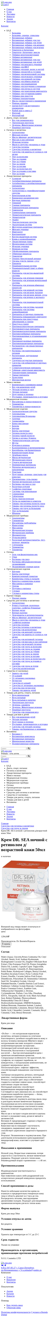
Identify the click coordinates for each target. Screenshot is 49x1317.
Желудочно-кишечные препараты (27, 227)
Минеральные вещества (23, 741)
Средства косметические (23, 668)
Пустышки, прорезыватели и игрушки (30, 397)
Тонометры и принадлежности (26, 406)
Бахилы (15, 426)
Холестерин (17, 377)
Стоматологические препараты (26, 368)
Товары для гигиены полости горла (28, 503)
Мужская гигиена (20, 142)
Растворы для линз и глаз (23, 484)
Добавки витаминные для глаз (26, 59)
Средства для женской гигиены (26, 632)
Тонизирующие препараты (24, 372)
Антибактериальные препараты (27, 181)
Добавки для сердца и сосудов (26, 89)
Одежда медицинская (22, 462)
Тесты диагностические (23, 499)
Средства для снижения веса (25, 712)
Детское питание (20, 392)
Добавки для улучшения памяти (27, 93)
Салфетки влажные (21, 622)
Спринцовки (18, 494)
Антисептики (18, 132)
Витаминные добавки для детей (27, 43)
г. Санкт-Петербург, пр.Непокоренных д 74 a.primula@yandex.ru (21, 1269)
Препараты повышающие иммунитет (29, 317)
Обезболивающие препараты (25, 251)
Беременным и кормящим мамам (27, 385)
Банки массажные (20, 423)
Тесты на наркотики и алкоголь (26, 501)
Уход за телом (18, 173)
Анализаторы (18, 518)
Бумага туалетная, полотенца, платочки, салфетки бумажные (26, 606)
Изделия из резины (21, 445)
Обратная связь (14, 1307)
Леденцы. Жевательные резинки (27, 125)
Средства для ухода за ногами (26, 656)
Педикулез (17, 680)
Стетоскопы (17, 545)
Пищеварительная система (24, 266)
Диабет (15, 220)
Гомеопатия (17, 210)
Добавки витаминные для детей (27, 62)
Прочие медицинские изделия (26, 482)
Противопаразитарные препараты (28, 343)
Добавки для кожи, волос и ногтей (28, 69)
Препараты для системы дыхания (27, 307)
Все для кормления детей (23, 387)
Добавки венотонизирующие (25, 55)
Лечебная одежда (20, 455)
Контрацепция (18, 234)
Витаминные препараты (23, 739)
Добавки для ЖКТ (20, 67)
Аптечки (16, 418)
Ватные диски (18, 610)
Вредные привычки (21, 200)
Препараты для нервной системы (27, 290)
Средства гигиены (20, 147)
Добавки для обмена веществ (25, 81)
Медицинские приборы (23, 532)
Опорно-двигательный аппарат (26, 258)
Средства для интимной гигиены (27, 639)
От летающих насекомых (23, 678)
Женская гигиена (20, 135)
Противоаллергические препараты (28, 326)
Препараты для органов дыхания (27, 292)
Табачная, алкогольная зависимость (28, 370)
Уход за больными (20, 511)
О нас (9, 12)
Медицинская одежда (22, 460)
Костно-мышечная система (24, 237)
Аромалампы (18, 421)
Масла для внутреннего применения (29, 101)
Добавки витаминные (22, 57)
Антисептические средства (24, 411)
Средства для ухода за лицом (25, 654)
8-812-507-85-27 (8, 1268)
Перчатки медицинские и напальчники (24, 468)
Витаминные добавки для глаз (26, 40)
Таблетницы (18, 496)
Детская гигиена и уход (23, 389)
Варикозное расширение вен (25, 198)
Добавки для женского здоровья (27, 64)
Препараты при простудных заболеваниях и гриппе (25, 320)
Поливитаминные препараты (25, 744)
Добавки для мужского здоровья (27, 76)
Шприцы (16, 513)
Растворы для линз (20, 559)
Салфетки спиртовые (22, 489)
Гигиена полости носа (22, 433)
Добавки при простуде (22, 96)
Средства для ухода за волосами (27, 646)
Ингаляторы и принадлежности (27, 402)
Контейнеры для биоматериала (26, 450)
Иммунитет (17, 232)
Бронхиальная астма (21, 195)
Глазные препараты (21, 205)
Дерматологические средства (25, 440)
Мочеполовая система (22, 244)
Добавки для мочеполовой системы (28, 74)
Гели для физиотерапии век (25, 554)
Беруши (15, 428)
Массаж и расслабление (23, 140)
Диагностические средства (24, 222)
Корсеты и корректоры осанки (26, 581)
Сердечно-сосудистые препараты (27, 360)
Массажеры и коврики (22, 583)
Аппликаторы (18, 414)
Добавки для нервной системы (26, 79)
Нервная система (20, 249)
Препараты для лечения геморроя (27, 278)
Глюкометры (18, 520)
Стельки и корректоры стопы (25, 593)
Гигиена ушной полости (23, 435)
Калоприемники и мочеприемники (28, 448)
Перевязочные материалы (24, 465)
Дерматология (18, 217)
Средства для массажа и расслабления (29, 642)
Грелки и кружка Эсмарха (24, 438)
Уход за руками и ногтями (24, 171)
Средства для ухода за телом (25, 666)
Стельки (16, 591)
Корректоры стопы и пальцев (25, 579)
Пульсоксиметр (19, 537)
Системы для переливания (24, 491)
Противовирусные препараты (26, 329)
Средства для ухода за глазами (26, 649)
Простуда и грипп (20, 324)
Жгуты (15, 443)
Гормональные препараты (24, 212)
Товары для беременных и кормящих (29, 729)
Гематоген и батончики (23, 50)
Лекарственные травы (22, 241)
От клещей (17, 676)
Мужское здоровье (20, 246)
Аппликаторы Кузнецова (23, 416)
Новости (11, 16)
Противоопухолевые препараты (27, 341)
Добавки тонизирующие (23, 98)
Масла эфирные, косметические (27, 137)
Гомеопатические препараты (25, 207)
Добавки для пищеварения (24, 84)
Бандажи (16, 571)
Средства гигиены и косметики (26, 149)
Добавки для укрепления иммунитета (29, 91)
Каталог (5, 26)
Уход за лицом (18, 164)
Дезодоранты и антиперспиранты (27, 615)
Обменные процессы (21, 254)
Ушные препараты (20, 375)
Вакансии (11, 1279)
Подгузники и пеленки (22, 394)
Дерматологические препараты (26, 215)
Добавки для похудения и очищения (29, 86)
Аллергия (16, 178)
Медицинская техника (22, 530)
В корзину (6, 944)
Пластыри (16, 472)
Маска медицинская (21, 457)
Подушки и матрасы (21, 588)
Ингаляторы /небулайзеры (24, 523)
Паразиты (16, 263)
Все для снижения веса (22, 120)
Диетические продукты (23, 123)
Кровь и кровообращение (24, 239)
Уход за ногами (19, 166)
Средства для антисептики (24, 630)
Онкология (17, 256)
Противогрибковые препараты (26, 334)
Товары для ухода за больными (26, 508)
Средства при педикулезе (24, 688)
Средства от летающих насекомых (28, 685)
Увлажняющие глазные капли (25, 566)
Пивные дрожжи (20, 103)
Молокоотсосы (19, 535)
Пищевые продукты (21, 127)
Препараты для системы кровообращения (23, 310)
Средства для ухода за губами (25, 651)
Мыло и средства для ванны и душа (28, 144)
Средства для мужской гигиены (27, 644)
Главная (10, 9)
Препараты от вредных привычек (27, 314)
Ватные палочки (19, 613)
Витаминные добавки (22, 38)
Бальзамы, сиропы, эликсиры (25, 35)
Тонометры (17, 549)
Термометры (18, 404)
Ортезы (15, 586)
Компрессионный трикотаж (25, 576)
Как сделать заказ (15, 1305)
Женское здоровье (20, 229)
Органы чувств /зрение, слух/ (25, 261)
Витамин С (17, 734)
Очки (14, 557)
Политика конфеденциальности (16, 1312)
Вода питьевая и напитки (24, 700)
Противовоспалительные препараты (29, 331)
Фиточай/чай (18, 115)
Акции (10, 19)
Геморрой (16, 203)
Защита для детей (20, 673)
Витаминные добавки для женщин (28, 45)
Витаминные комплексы (23, 736)
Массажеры (17, 528)
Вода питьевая (18, 697)
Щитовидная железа (21, 380)
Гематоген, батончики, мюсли (26, 52)
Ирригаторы (18, 525)
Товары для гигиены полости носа (28, 506)
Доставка (11, 14)
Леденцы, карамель (21, 705)
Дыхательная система (22, 224)
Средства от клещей (21, 683)
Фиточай (16, 113)
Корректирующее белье (23, 452)
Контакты (11, 21)
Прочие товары (19, 598)
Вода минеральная (20, 695)
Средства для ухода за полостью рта (28, 659)
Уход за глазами (19, 159)
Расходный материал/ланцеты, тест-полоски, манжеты (28, 541)
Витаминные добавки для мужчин (28, 47)
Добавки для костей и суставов (26, 72)
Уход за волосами (20, 157)
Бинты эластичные (21, 431)
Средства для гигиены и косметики (17, 826)
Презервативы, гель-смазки (24, 479)
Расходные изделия (21, 486)
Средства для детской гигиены (26, 727)
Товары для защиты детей (24, 690)
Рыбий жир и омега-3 (22, 110)
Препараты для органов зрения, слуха (29, 295)
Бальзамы (16, 33)
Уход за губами (19, 161)
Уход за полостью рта (22, 169)
